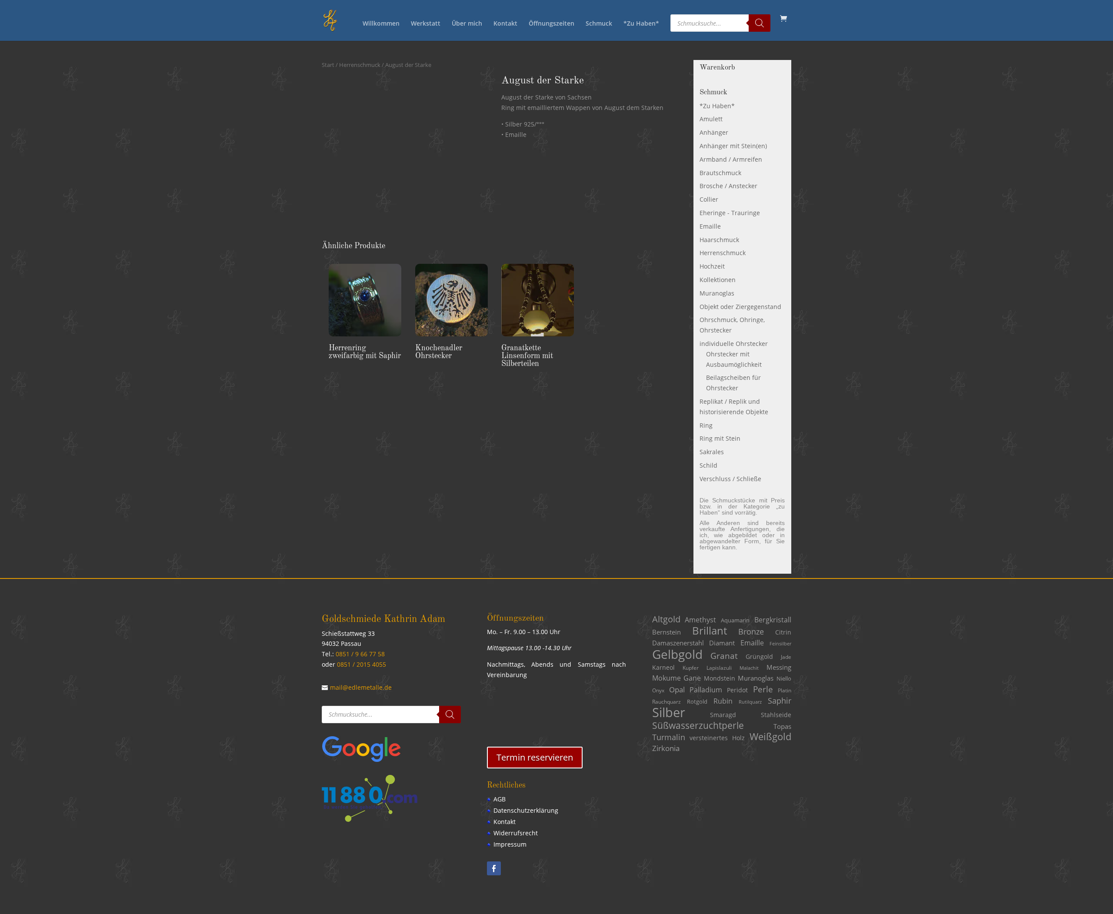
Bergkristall (772, 620)
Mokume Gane (676, 678)
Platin (784, 690)
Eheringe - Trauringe (730, 213)
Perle (763, 689)
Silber (668, 712)
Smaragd (723, 715)
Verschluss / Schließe (730, 479)
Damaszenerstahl (678, 642)
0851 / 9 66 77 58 (360, 654)
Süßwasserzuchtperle (698, 725)
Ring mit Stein (720, 438)
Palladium (706, 690)
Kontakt (505, 23)
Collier (709, 199)
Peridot (737, 690)
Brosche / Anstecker (728, 186)
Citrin (783, 632)
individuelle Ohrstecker (734, 343)
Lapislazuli (719, 667)
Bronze (751, 631)
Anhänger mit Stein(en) (733, 146)
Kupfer (691, 668)
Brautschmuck (720, 173)
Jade (786, 657)
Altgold (666, 619)
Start (328, 65)
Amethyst (700, 620)
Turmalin (668, 737)
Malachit (749, 668)
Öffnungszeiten (551, 23)
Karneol (663, 667)
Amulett (711, 119)
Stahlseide (776, 715)
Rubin (723, 701)
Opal (677, 690)
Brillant (709, 630)
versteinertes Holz (717, 738)
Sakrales (712, 452)
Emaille (710, 226)
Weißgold (770, 736)
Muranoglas (717, 293)
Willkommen (381, 23)
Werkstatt (425, 23)
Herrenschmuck (359, 65)
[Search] (759, 23)
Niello (783, 678)
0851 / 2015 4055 (361, 664)
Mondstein (719, 678)
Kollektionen (718, 280)
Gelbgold (677, 654)
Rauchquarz (666, 701)
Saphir (779, 700)
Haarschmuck (719, 240)
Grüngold (759, 657)
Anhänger (714, 132)
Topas (782, 726)
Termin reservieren (535, 757)
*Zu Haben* (641, 23)
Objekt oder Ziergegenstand (740, 306)
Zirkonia (666, 748)
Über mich (467, 23)
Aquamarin (735, 620)
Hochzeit (712, 266)
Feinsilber (780, 644)
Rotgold (697, 701)
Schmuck (599, 23)
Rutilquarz (750, 702)
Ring (706, 425)
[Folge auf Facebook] (494, 868)
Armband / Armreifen (731, 159)
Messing (778, 667)
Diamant (722, 642)
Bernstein (666, 632)
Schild (708, 465)
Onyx (658, 690)
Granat (724, 655)
